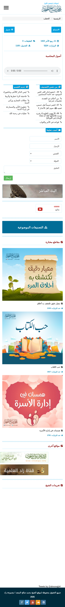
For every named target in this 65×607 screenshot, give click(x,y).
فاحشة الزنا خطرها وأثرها (16, 96)
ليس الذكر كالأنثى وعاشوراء (15, 92)
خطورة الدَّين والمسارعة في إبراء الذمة (17, 108)
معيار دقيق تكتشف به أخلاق (49, 303)
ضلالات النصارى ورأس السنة (18, 101)
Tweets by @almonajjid (49, 586)
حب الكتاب (56, 367)
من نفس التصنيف (49, 87)
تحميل (8, 30)
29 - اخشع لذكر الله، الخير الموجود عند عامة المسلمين (49, 93)
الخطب (47, 18)
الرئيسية (56, 18)
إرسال (8, 178)
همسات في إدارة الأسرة (50, 430)
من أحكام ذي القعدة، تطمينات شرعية (52, 99)
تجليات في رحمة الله (18, 113)
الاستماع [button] (56, 30)
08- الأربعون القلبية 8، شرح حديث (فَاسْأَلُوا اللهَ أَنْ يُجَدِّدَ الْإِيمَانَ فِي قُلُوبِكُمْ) (49, 115)
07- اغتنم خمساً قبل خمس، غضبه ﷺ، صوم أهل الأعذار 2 (49, 106)
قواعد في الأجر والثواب (50, 122)
